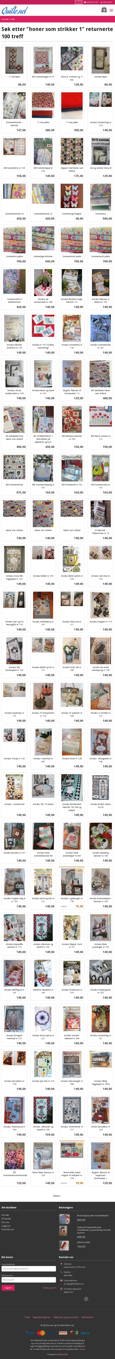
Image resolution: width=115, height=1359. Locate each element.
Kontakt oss (7, 1229)
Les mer (82, 1349)
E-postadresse (8, 1264)
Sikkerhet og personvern (66, 1317)
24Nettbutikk (63, 1354)
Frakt (27, 1317)
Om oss (5, 1222)
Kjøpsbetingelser (42, 1317)
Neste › (56, 1195)
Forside (4, 19)
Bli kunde (6, 1218)
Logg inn (5, 1225)
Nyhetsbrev (87, 1317)
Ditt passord (7, 1275)
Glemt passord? (49, 1288)
